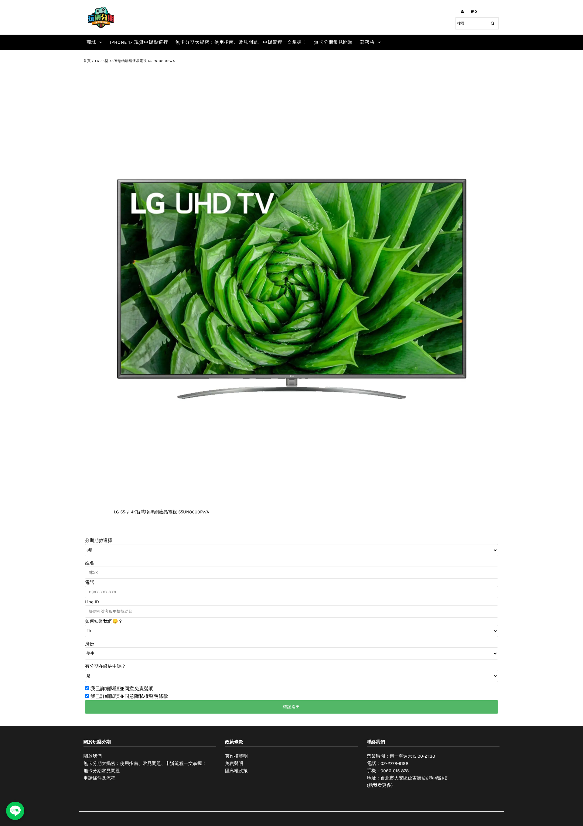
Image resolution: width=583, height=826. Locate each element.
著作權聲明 (236, 756)
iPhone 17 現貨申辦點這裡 (139, 42)
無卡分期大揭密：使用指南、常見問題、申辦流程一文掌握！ (241, 42)
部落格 (367, 42)
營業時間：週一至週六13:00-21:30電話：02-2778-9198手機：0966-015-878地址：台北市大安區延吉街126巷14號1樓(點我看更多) (407, 770)
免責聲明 (234, 763)
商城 (91, 42)
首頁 (87, 61)
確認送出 (291, 706)
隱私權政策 (236, 770)
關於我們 (93, 756)
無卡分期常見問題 (333, 42)
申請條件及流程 (99, 778)
